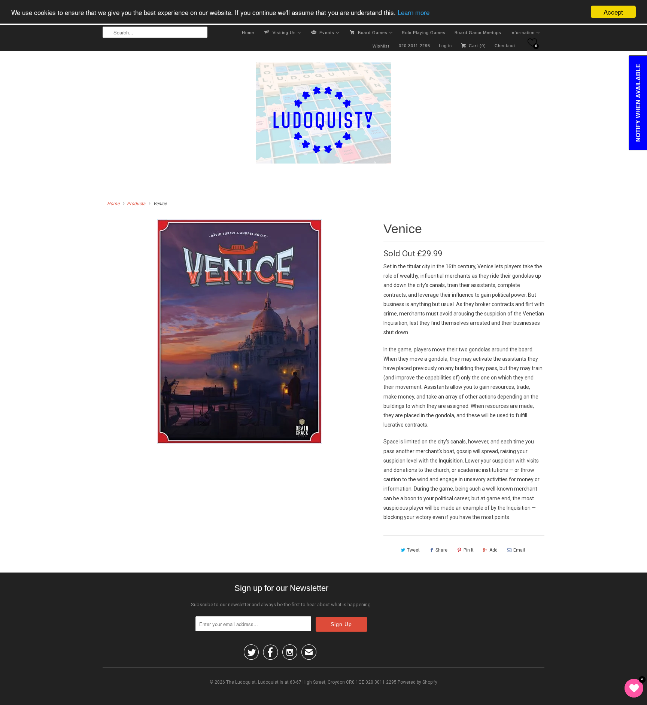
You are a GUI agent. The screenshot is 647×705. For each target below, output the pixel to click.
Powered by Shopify (417, 682)
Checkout (505, 45)
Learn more (413, 12)
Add (493, 550)
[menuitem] (248, 32)
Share (441, 550)
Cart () (476, 45)
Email (519, 550)
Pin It (469, 550)
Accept (613, 11)
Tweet (413, 550)
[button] (532, 42)
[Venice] (239, 331)
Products (136, 203)
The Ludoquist (241, 682)
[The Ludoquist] (323, 114)
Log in (445, 45)
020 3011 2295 (414, 45)
